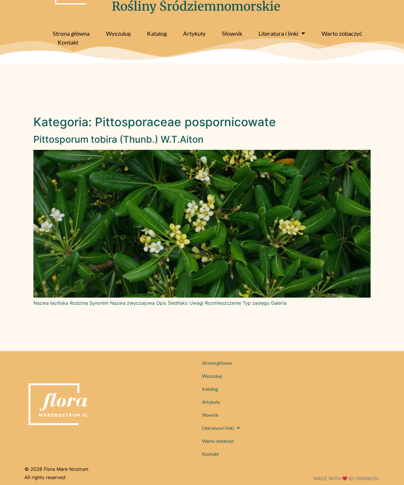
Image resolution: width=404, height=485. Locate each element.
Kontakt (68, 42)
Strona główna (71, 33)
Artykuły (194, 33)
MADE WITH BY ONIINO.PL (346, 478)
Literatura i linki (278, 33)
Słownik (232, 33)
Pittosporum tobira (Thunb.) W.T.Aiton (118, 139)
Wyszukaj (118, 33)
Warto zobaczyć (341, 33)
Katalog (157, 33)
